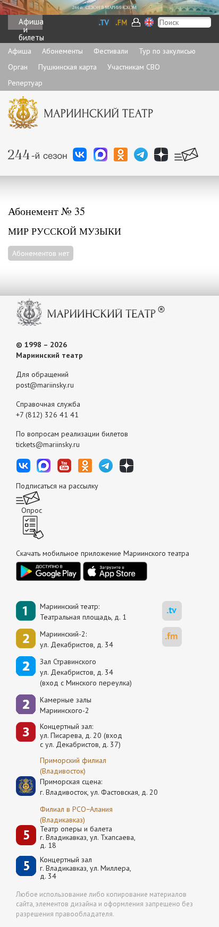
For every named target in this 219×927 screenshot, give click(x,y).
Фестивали (111, 51)
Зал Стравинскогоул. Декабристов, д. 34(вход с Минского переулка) (86, 672)
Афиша (19, 51)
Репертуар (25, 83)
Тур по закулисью (167, 51)
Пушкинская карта (67, 67)
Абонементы (62, 51)
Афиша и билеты (31, 23)
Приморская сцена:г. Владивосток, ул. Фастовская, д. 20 (88, 787)
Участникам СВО (133, 67)
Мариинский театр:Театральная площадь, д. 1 (83, 612)
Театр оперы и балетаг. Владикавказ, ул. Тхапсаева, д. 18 (88, 837)
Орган (18, 67)
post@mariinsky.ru (45, 385)
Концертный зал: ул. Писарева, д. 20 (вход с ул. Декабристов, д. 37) (81, 735)
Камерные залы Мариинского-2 (65, 705)
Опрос (31, 510)
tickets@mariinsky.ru (48, 444)
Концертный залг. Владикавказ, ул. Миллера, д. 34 (85, 868)
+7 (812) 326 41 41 (47, 414)
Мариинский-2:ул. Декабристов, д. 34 (76, 639)
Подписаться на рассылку (57, 486)
